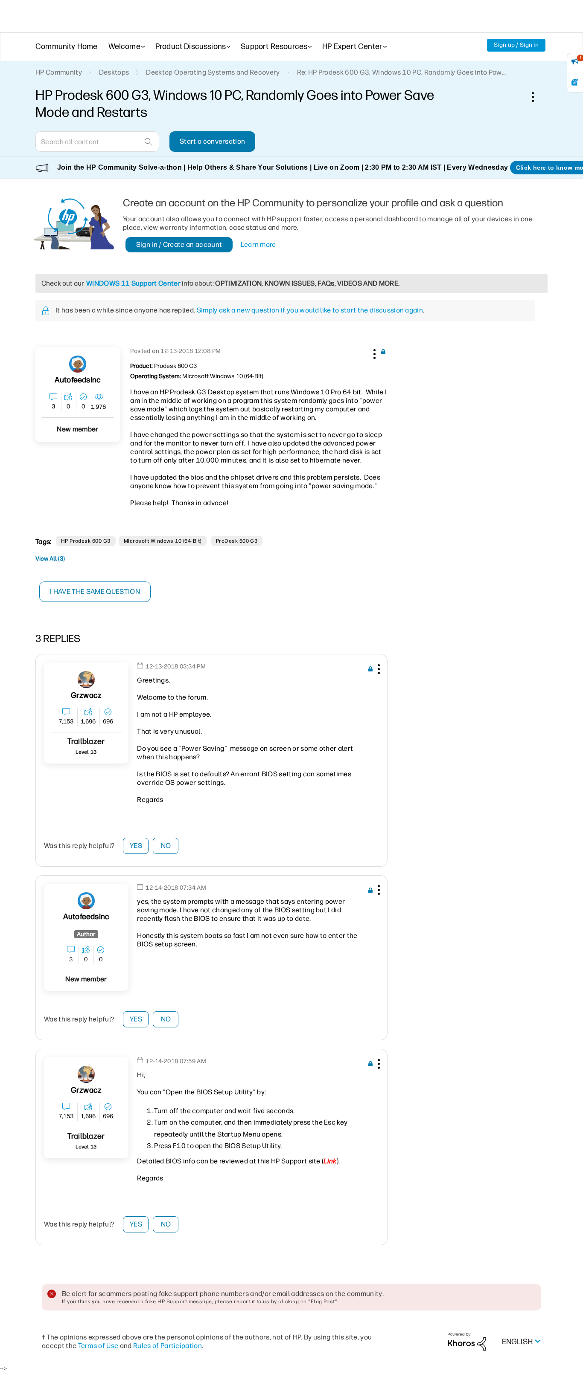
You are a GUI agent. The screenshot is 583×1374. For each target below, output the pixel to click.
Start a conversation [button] (212, 141)
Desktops (114, 72)
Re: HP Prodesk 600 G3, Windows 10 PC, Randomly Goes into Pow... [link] (401, 72)
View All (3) (50, 558)
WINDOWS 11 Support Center (133, 283)
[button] (373, 353)
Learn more (258, 244)
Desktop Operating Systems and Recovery (213, 72)
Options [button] (537, 96)
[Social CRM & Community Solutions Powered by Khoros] (467, 1341)
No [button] (166, 846)
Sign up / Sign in (516, 45)
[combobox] (97, 141)
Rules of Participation (167, 1346)
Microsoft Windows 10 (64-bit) (162, 541)
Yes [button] (136, 846)
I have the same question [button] (95, 591)
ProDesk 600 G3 (237, 541)
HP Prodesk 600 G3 (86, 541)
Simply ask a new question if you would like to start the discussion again (310, 310)
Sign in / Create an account (179, 244)
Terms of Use (98, 1346)
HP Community (58, 72)
